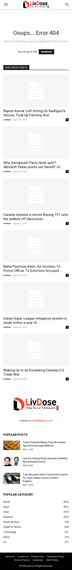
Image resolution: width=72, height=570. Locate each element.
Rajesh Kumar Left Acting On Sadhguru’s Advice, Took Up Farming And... (34, 113)
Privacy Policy (37, 556)
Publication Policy (55, 556)
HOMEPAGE (46, 52)
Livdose (7, 119)
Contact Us (23, 556)
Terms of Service (22, 560)
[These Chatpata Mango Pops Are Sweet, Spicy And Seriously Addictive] (11, 445)
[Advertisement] (36, 15)
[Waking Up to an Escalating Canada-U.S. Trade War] (36, 350)
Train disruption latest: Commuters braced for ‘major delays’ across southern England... (45, 478)
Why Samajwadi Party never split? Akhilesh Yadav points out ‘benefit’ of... (33, 165)
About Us (10, 556)
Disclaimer (38, 560)
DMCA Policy (52, 560)
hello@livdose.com (42, 420)
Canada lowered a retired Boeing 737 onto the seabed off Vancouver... (35, 217)
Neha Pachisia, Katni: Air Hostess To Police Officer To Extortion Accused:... (32, 268)
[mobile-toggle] (5, 4)
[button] (67, 4)
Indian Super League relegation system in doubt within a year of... (35, 320)
